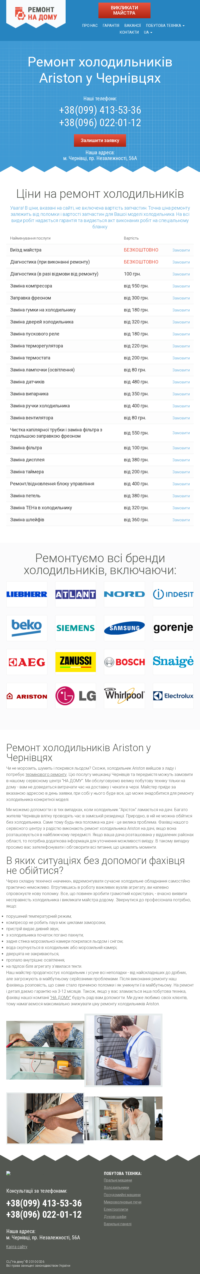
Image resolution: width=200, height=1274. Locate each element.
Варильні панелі (118, 1224)
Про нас (90, 25)
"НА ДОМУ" (60, 997)
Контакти (129, 32)
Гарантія (111, 25)
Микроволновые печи (122, 1202)
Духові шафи (115, 1217)
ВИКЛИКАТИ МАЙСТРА (124, 10)
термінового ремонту (46, 774)
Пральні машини (118, 1180)
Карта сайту (16, 1246)
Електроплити (116, 1209)
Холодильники (116, 1187)
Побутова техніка (164, 25)
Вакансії (132, 25)
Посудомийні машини (122, 1195)
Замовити (181, 250)
